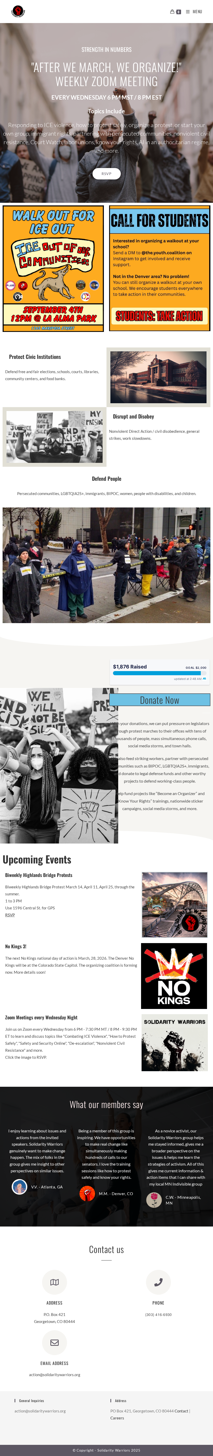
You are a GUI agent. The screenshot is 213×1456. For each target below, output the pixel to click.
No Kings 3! (15, 946)
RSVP (10, 914)
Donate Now (159, 699)
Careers (117, 1418)
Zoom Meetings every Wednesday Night (41, 1017)
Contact (181, 1411)
